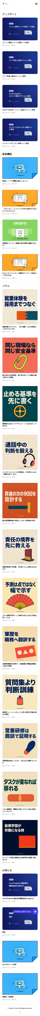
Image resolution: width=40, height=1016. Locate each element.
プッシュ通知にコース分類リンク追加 (15, 42)
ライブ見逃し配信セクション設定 (14, 76)
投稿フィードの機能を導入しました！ (15, 181)
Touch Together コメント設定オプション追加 (18, 110)
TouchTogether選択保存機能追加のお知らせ (18, 898)
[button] (36, 3)
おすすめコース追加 (9, 964)
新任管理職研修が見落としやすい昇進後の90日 (18, 520)
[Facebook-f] (20, 1012)
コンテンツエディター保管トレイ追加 (15, 143)
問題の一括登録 (7, 997)
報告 (4, 932)
